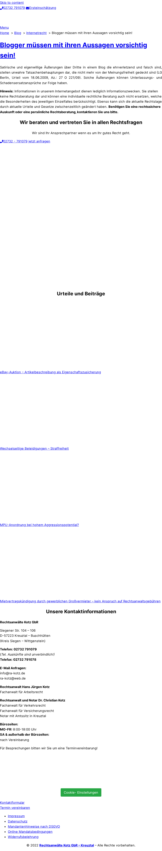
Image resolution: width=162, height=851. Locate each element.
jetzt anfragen (39, 141)
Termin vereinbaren (15, 808)
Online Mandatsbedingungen (30, 832)
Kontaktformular (12, 803)
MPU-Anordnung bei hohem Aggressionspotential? (39, 525)
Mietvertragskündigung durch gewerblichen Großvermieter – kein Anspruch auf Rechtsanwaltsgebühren (80, 601)
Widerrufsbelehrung (23, 837)
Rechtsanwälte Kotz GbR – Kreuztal (66, 845)
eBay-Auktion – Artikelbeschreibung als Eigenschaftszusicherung (50, 372)
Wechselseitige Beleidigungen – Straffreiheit (34, 448)
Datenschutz (17, 821)
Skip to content (12, 3)
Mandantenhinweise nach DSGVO (34, 826)
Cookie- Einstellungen (81, 792)
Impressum (16, 816)
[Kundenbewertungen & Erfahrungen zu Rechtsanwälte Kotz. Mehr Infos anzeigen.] (29, 783)
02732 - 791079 (15, 141)
